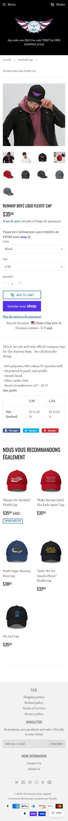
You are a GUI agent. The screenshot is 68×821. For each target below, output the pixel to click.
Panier (60, 4)
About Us (34, 769)
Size (5, 259)
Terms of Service (34, 708)
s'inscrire (56, 743)
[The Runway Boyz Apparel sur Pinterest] (30, 783)
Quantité (8, 276)
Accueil (7, 59)
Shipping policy (34, 697)
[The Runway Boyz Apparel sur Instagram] (36, 783)
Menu (11, 4)
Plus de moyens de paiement (22, 316)
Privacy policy (34, 714)
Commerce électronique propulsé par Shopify (32, 798)
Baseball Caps (25, 59)
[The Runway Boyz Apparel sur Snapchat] (43, 783)
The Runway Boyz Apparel (37, 794)
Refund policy (34, 703)
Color (6, 241)
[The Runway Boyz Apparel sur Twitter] (17, 783)
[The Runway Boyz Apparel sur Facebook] (23, 783)
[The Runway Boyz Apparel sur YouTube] (49, 783)
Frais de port (11, 221)
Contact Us (34, 763)
